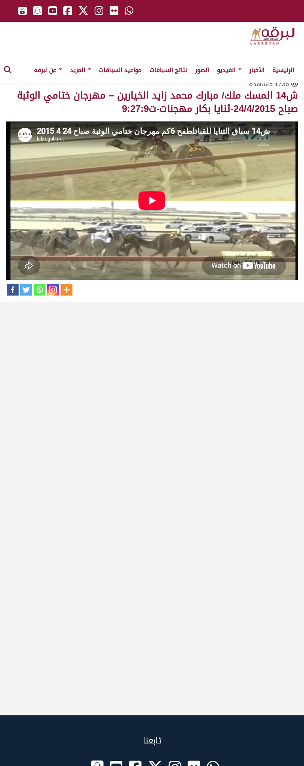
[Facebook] (13, 290)
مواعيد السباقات (120, 70)
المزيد (78, 70)
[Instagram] (53, 290)
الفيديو (227, 70)
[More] (66, 290)
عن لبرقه (46, 70)
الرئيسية (283, 70)
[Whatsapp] (40, 290)
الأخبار (256, 70)
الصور (202, 70)
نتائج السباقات (168, 70)
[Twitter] (26, 290)
